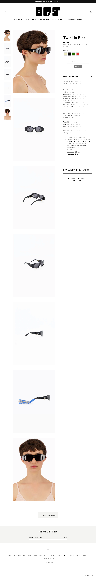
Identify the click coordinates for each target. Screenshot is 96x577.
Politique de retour (72, 555)
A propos (18, 19)
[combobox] (88, 575)
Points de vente (75, 19)
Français (87, 575)
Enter (77, 66)
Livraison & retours (76, 169)
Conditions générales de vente (20, 555)
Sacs (54, 19)
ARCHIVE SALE (30, 19)
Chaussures (44, 19)
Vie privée (38, 555)
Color (65, 50)
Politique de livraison (53, 555)
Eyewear (62, 19)
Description (70, 76)
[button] (65, 54)
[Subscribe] (65, 538)
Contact (84, 555)
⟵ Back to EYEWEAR (48, 515)
